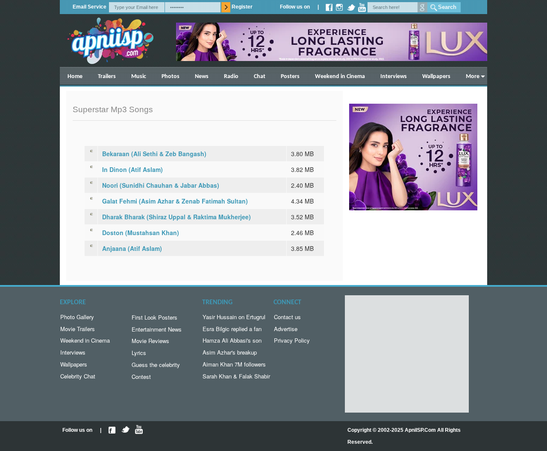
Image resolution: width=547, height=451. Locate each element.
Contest (141, 376)
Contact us (287, 317)
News (202, 76)
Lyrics (139, 353)
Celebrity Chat (77, 376)
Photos (170, 76)
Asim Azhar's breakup (230, 352)
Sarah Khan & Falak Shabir (236, 376)
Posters (290, 76)
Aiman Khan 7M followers (234, 364)
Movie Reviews (150, 341)
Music (138, 76)
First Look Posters (154, 317)
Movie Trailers (77, 329)
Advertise (285, 329)
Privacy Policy (292, 340)
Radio (231, 76)
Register (242, 7)
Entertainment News (157, 329)
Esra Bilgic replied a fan (232, 329)
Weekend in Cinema (340, 76)
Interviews (393, 76)
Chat (259, 76)
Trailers (107, 76)
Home (75, 76)
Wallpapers (436, 76)
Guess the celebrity (156, 365)
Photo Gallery (77, 317)
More (472, 76)
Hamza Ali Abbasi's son (232, 340)
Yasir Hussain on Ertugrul (234, 317)
